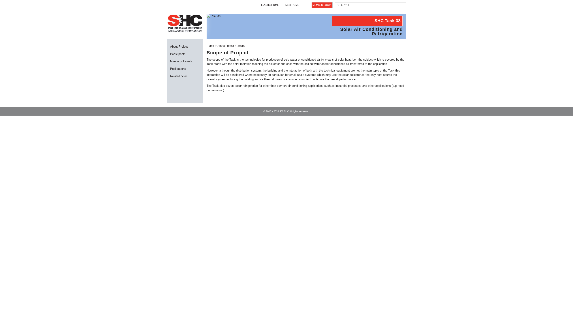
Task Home (292, 5)
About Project (179, 46)
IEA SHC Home (270, 5)
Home (210, 45)
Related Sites (179, 76)
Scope (241, 45)
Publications (178, 68)
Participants (178, 54)
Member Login (321, 5)
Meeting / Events (181, 61)
